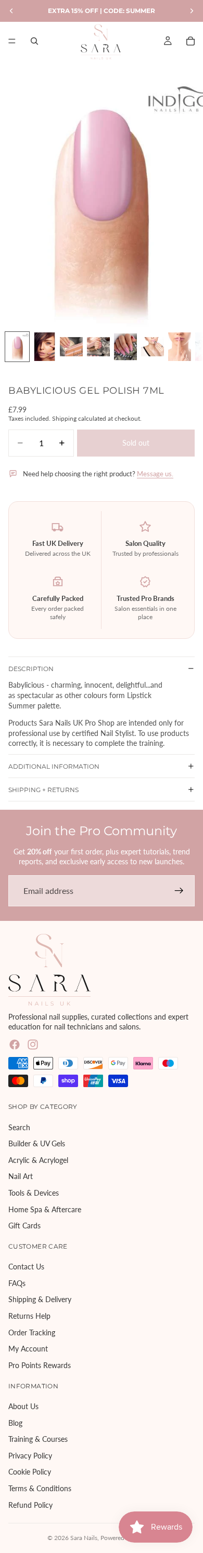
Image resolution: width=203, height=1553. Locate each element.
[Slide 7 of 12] (179, 346)
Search (19, 1126)
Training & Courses (38, 1439)
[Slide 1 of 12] (17, 346)
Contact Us (26, 1266)
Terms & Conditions (39, 1488)
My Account (28, 1348)
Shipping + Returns (43, 790)
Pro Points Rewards (39, 1365)
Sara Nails (83, 1538)
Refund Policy (30, 1504)
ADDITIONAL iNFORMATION (53, 766)
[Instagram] (33, 1044)
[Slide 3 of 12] (71, 346)
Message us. (155, 474)
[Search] (34, 41)
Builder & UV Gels (36, 1143)
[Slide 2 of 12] (44, 346)
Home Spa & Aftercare (44, 1208)
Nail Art (20, 1176)
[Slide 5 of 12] (125, 346)
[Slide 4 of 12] (98, 346)
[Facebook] (14, 1044)
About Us (23, 1406)
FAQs (17, 1283)
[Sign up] (179, 891)
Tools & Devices (33, 1192)
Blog (15, 1422)
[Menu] (12, 41)
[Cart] (190, 41)
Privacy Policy (30, 1455)
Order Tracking (31, 1332)
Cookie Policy (29, 1471)
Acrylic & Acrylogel (38, 1160)
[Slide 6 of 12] (152, 346)
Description (31, 669)
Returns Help (29, 1315)
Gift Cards (24, 1225)
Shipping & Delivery (39, 1299)
